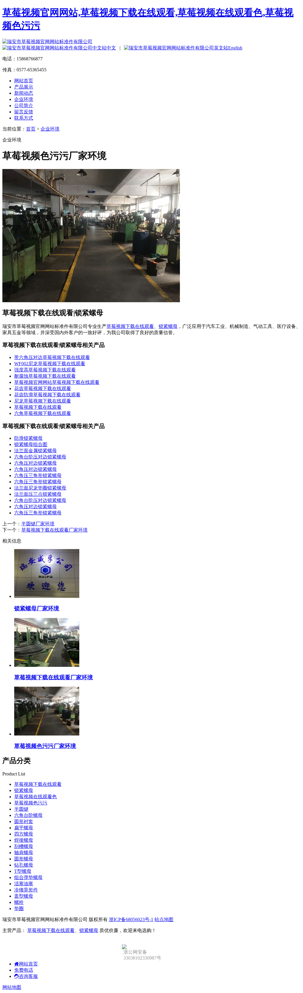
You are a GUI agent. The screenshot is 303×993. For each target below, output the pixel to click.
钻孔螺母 (23, 865)
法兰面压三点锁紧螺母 (38, 494)
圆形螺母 (23, 858)
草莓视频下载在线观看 (130, 326)
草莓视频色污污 (30, 802)
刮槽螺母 (23, 846)
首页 (31, 128)
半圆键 (21, 809)
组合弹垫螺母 (28, 877)
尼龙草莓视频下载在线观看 (42, 400)
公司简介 (23, 105)
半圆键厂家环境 (37, 523)
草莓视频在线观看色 (35, 796)
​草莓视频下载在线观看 (38, 407)
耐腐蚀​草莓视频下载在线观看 (45, 376)
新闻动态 (23, 93)
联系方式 (23, 117)
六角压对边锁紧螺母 (35, 463)
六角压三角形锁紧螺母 (38, 475)
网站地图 (11, 987)
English (235, 47)
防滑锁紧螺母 (28, 438)
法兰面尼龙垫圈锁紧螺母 (40, 487)
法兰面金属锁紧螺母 (35, 450)
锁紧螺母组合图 (30, 444)
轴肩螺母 (23, 852)
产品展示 (23, 86)
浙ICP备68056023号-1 (131, 919)
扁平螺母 (23, 827)
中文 (111, 47)
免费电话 (23, 970)
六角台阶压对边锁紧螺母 (40, 456)
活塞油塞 (23, 883)
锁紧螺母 (168, 326)
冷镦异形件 (26, 889)
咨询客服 (28, 976)
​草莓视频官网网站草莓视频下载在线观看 (56, 382)
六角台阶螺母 (28, 815)
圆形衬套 (23, 821)
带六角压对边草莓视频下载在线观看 (52, 357)
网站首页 (23, 80)
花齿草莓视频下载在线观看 (42, 388)
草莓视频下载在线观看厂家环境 (54, 529)
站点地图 (163, 919)
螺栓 (19, 902)
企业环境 (23, 99)
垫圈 (19, 908)
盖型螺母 (23, 896)
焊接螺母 (23, 840)
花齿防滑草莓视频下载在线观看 (47, 394)
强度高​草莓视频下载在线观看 (45, 369)
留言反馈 (23, 111)
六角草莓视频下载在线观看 (42, 413)
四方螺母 (23, 833)
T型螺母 (22, 871)
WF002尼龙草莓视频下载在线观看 (49, 363)
